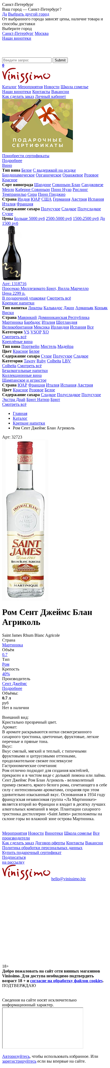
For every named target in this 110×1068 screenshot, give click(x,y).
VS (26, 332)
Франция (25, 204)
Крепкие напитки (18, 303)
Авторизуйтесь (16, 1056)
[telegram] (42, 961)
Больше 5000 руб (29, 218)
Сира (32, 194)
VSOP (35, 332)
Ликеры (35, 307)
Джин (69, 307)
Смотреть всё (59, 298)
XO (45, 332)
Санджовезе (92, 184)
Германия (61, 199)
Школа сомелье (74, 86)
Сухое (7, 213)
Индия (24, 199)
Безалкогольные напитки (25, 370)
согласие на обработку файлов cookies (66, 980)
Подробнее (12, 688)
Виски (8, 312)
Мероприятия (30, 86)
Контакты (41, 91)
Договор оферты (50, 843)
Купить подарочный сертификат (31, 852)
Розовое (91, 175)
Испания (96, 199)
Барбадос (32, 322)
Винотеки (54, 833)
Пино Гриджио (51, 194)
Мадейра (65, 346)
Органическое (48, 175)
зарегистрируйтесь (19, 1061)
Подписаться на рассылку (14, 859)
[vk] (42, 920)
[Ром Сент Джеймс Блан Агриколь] (25, 599)
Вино (7, 165)
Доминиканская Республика (63, 317)
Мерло (8, 189)
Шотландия (66, 322)
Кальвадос (53, 307)
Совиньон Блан (66, 184)
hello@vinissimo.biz (68, 879)
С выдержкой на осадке (54, 170)
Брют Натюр (37, 399)
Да (4, 14)
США (46, 199)
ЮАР (35, 199)
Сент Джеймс (14, 683)
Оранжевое (72, 175)
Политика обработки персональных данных (42, 847)
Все (90, 327)
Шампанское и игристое (24, 380)
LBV (66, 361)
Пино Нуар (61, 189)
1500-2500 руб (86, 218)
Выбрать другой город (28, 14)
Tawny (30, 361)
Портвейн (30, 346)
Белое (26, 170)
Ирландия (60, 327)
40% (6, 674)
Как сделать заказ (18, 96)
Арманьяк (84, 307)
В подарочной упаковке (24, 298)
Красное (9, 180)
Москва (42, 33)
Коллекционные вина (22, 375)
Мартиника (12, 322)
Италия (8, 204)
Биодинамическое (18, 175)
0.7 (4, 654)
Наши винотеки (16, 38)
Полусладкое (89, 209)
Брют (55, 399)
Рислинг (80, 189)
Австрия (79, 199)
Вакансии (60, 91)
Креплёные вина (17, 341)
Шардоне (42, 184)
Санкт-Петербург (18, 33)
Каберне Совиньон (32, 189)
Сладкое (68, 209)
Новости (52, 86)
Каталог (9, 86)
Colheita (54, 361)
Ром (5, 664)
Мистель (48, 346)
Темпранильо (14, 194)
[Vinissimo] (26, 55)
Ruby (41, 361)
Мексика (42, 327)
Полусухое (50, 209)
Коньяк (101, 307)
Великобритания (17, 327)
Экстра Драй (13, 399)
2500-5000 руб (59, 218)
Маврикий (27, 317)
